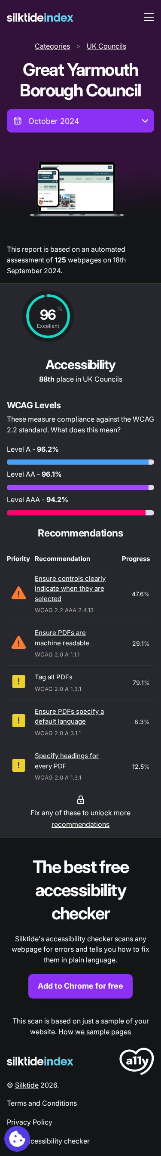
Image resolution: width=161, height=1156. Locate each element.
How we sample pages (94, 1031)
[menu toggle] (149, 17)
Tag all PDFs (54, 677)
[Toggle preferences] (17, 1139)
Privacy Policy (29, 1122)
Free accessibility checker (48, 1141)
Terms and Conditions (42, 1103)
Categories (52, 46)
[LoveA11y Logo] (136, 1063)
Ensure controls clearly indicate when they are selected (70, 588)
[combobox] (80, 121)
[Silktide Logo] (40, 1061)
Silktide (27, 1085)
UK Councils (106, 46)
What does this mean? (86, 429)
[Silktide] (40, 17)
